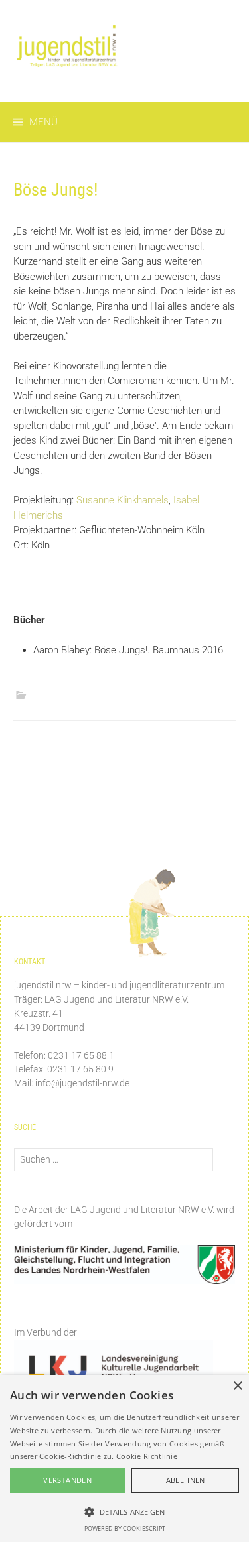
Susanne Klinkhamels (122, 500)
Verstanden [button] (67, 1480)
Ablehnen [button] (185, 1480)
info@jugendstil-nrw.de (82, 1083)
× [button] (237, 1386)
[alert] (124, 1458)
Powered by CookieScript (124, 1528)
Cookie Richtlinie (146, 1456)
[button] (124, 1511)
